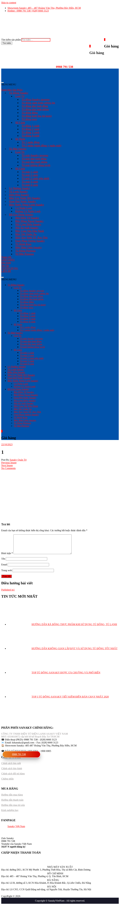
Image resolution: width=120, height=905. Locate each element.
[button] (8, 84)
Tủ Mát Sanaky (18, 148)
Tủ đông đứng (30, 112)
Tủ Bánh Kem (23, 244)
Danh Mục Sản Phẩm (11, 89)
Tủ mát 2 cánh (30, 175)
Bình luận (7, 553)
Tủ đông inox (29, 119)
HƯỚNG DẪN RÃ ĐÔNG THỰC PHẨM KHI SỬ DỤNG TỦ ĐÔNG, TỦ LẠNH (74, 624)
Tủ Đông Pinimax (25, 250)
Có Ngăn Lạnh (23, 207)
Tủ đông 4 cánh (30, 135)
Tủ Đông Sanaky (18, 92)
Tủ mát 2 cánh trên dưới (35, 178)
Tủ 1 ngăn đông (31, 142)
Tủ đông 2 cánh (30, 129)
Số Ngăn (20, 138)
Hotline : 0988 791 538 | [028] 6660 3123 (28, 10)
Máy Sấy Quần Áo (26, 234)
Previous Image (9, 462)
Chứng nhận (7, 778)
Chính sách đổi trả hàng (13, 773)
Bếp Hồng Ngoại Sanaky (29, 221)
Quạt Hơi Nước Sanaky (22, 201)
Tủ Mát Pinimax (24, 254)
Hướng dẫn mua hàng (12, 794)
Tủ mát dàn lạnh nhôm (34, 161)
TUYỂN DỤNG (9, 268)
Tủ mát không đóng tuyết (36, 165)
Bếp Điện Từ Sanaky (27, 217)
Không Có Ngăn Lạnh (27, 211)
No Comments (8, 468)
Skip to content (8, 2)
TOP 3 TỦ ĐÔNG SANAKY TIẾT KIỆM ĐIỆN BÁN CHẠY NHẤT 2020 (70, 696)
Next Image (7, 465)
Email (4, 564)
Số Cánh (20, 122)
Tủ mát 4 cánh (30, 184)
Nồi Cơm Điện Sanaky (28, 224)
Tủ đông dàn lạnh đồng (35, 106)
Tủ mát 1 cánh (30, 171)
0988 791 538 (19, 754)
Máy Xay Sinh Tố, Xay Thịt (31, 237)
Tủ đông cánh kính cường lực (38, 102)
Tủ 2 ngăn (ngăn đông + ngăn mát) (41, 145)
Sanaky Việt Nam (16, 826)
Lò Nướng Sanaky (19, 188)
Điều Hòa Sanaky (19, 194)
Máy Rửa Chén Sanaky (28, 247)
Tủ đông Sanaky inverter (36, 99)
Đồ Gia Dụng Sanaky (21, 214)
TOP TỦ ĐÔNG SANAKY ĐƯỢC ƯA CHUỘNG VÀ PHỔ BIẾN (66, 672)
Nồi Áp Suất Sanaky (27, 227)
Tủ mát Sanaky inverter (35, 155)
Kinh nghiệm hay (9, 810)
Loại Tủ (19, 96)
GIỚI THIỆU (8, 260)
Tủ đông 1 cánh (30, 125)
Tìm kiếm (6, 43)
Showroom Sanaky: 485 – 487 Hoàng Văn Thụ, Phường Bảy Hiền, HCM (44, 8)
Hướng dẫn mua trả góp (13, 805)
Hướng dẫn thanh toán (12, 800)
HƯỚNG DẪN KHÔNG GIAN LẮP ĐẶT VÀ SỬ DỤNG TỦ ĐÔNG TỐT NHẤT (75, 648)
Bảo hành (6, 262)
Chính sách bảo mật (11, 763)
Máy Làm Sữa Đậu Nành (29, 231)
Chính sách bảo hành (11, 768)
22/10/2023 (6, 444)
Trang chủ (6, 257)
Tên (3, 558)
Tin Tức (5, 265)
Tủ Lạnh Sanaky (18, 191)
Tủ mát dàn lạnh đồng (34, 158)
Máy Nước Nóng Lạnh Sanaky (26, 204)
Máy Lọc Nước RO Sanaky (24, 198)
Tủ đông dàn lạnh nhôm (35, 109)
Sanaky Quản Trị (18, 459)
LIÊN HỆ (6, 271)
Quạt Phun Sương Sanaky (30, 240)
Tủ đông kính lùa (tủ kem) (37, 115)
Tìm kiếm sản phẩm (11, 39)
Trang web (6, 570)
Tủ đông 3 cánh (30, 132)
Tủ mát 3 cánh (30, 181)
